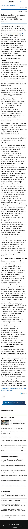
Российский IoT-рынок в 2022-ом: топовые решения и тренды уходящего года (13, 466)
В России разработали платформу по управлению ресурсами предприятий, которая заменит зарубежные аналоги (13, 460)
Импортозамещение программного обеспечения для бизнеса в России (14, 476)
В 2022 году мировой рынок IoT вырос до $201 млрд (13, 450)
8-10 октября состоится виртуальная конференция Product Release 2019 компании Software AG (13, 481)
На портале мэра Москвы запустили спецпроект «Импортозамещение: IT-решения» (13, 471)
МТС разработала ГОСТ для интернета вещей (12, 428)
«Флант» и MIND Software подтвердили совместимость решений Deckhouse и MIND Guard (13, 504)
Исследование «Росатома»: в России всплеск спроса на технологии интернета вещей (17, 422)
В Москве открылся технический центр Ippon (12, 437)
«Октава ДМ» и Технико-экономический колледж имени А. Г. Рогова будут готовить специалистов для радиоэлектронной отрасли (13, 495)
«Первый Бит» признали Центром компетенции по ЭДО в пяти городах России (13, 516)
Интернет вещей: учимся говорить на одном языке (13, 485)
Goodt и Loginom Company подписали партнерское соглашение (13, 441)
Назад (3, 396)
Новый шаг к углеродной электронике (10, 500)
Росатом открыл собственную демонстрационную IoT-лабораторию (13, 432)
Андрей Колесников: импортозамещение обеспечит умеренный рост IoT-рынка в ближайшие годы (14, 446)
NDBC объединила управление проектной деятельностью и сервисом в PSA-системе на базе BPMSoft (13, 511)
